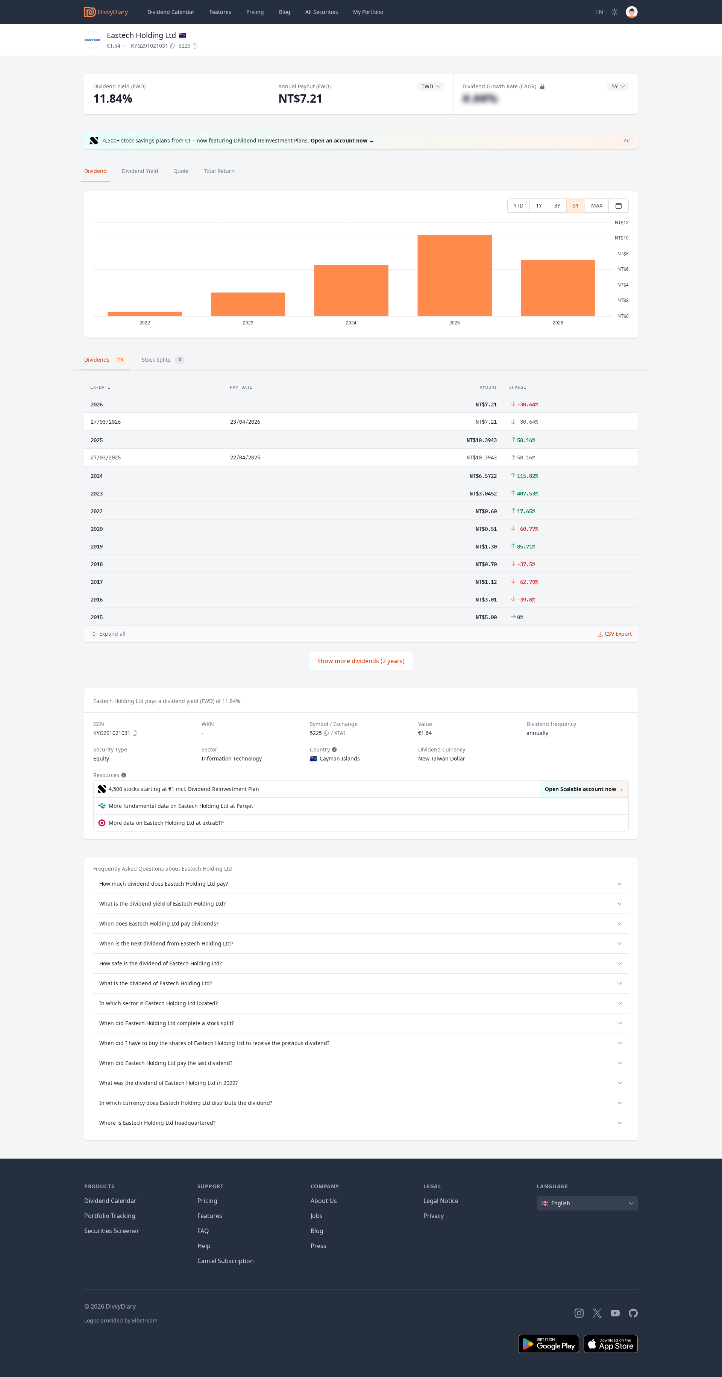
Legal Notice (440, 1201)
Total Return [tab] (219, 170)
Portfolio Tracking (109, 1216)
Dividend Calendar (170, 11)
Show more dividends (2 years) (361, 661)
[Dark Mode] (614, 12)
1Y (539, 205)
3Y (557, 205)
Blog (317, 1231)
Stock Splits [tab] (161, 359)
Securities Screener (111, 1231)
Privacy (433, 1216)
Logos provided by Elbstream (121, 1320)
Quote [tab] (181, 170)
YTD (518, 205)
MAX (596, 205)
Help (204, 1246)
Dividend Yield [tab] (140, 170)
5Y (576, 205)
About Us (324, 1201)
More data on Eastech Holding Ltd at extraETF (166, 822)
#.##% (480, 98)
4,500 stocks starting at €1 (184, 788)
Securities (321, 11)
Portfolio (368, 11)
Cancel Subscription (225, 1261)
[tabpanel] (361, 264)
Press (318, 1246)
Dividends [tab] (103, 359)
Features (220, 11)
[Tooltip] (333, 750)
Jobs (317, 1216)
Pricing (255, 11)
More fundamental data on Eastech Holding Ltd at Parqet (181, 805)
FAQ (203, 1231)
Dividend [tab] (95, 170)
